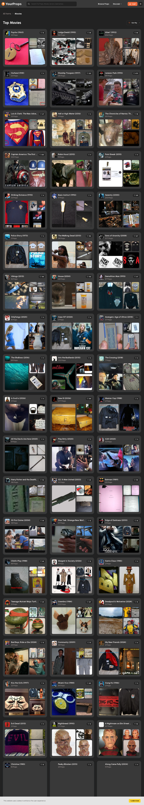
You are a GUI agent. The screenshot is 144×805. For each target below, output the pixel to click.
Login (134, 4)
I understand (134, 801)
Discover (116, 4)
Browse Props (103, 4)
